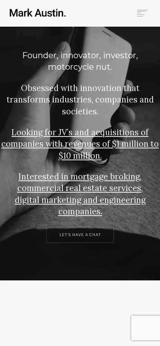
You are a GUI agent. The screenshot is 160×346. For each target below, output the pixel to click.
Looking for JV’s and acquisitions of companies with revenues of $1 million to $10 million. (80, 144)
